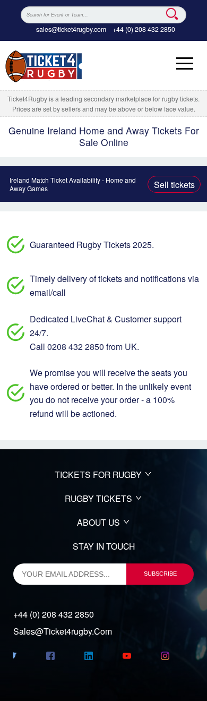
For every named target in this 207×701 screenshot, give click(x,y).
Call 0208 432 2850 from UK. (84, 346)
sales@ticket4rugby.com (71, 28)
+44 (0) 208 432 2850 (144, 28)
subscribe (160, 573)
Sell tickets (174, 184)
